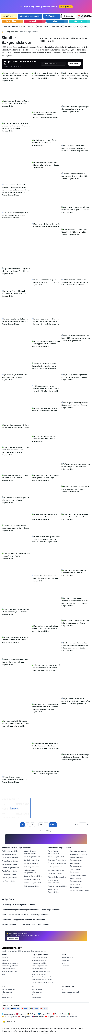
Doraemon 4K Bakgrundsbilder (76, 886)
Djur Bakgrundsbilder (55, 873)
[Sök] (82, 16)
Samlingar (5, 960)
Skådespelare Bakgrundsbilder (53, 882)
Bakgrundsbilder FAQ (39, 989)
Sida (76, 824)
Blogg (64, 989)
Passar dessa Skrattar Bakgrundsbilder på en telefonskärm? (26, 924)
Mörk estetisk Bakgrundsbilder (42, 979)
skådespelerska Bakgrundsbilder (30, 871)
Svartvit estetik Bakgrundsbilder (53, 891)
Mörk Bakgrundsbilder (39, 960)
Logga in (69, 16)
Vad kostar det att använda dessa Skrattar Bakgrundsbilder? (26, 914)
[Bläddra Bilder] (66, 21)
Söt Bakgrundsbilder (31, 867)
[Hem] (2, 32)
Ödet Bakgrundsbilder (9, 878)
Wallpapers (22, 1014)
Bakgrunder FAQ (37, 992)
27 (46, 824)
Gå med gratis (53, 16)
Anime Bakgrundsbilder (10, 861)
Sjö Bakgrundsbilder (31, 863)
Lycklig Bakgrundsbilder (10, 858)
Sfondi (72, 1014)
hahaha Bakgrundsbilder (56, 857)
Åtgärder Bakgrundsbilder (57, 863)
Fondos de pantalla (10, 1017)
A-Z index (5, 957)
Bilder (55, 21)
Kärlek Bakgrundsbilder (10, 851)
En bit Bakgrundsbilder (10, 864)
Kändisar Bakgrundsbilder (57, 877)
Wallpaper (33, 1014)
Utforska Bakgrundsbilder (10, 963)
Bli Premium (10, 16)
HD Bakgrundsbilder (55, 867)
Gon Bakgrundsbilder (31, 860)
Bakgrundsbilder (10, 21)
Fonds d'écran (39, 1017)
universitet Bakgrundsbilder (41, 971)
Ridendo (35, 1009)
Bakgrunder (33, 21)
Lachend (16, 1009)
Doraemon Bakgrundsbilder (57, 886)
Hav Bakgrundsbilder (9, 881)
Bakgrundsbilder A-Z (8, 989)
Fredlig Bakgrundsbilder (10, 871)
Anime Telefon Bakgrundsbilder (76, 880)
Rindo (26, 1009)
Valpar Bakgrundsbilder (78, 875)
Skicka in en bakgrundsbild (71, 992)
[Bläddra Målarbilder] (88, 21)
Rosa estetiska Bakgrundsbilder (42, 977)
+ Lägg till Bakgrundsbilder (30, 16)
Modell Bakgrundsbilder (39, 966)
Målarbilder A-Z (7, 997)
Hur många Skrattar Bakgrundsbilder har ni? (19, 905)
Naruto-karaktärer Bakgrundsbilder (76, 859)
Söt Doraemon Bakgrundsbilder (76, 871)
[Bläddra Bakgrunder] (44, 21)
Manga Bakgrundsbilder (10, 868)
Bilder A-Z (5, 995)
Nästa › (52, 824)
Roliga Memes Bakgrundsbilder (53, 852)
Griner (7, 1009)
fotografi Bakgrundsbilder (33, 876)
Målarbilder (77, 21)
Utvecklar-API (66, 995)
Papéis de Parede (61, 1014)
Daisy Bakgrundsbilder (32, 879)
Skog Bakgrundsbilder (39, 974)
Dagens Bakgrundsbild (9, 971)
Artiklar (4, 974)
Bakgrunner (61, 1017)
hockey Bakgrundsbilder (40, 957)
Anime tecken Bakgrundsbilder (76, 865)
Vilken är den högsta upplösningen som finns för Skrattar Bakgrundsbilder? (31, 910)
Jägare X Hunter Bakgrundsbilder (30, 852)
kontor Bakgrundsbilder (78, 851)
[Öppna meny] (88, 16)
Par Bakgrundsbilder (9, 854)
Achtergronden (25, 1017)
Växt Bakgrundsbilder (39, 963)
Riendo (45, 1009)
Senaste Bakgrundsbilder (10, 966)
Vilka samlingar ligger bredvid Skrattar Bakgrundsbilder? (24, 920)
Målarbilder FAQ (37, 997)
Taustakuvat (73, 1017)
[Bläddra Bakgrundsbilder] (21, 21)
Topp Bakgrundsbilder (9, 968)
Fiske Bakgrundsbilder (32, 857)
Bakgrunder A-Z (7, 992)
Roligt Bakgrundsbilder (56, 870)
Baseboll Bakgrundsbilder (33, 883)
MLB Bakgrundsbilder (31, 886)
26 (41, 824)
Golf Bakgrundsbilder (39, 968)
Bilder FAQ (35, 995)
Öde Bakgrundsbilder (9, 874)
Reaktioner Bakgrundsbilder (58, 860)
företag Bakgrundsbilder (79, 854)
